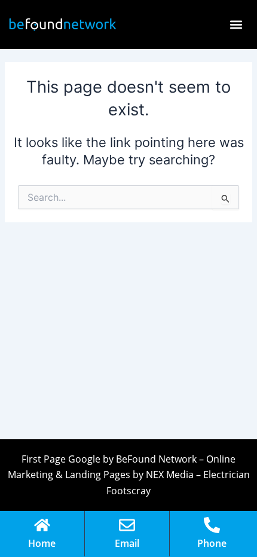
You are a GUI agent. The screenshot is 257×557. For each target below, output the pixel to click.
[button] (236, 25)
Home (42, 543)
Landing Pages (97, 474)
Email (127, 543)
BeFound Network (156, 459)
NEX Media (170, 474)
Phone (212, 543)
